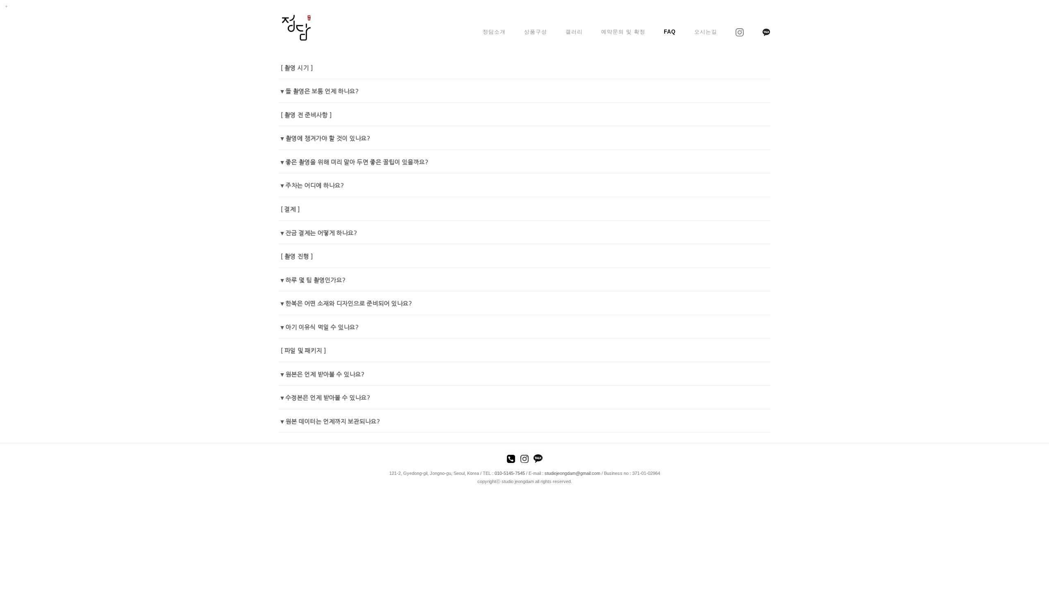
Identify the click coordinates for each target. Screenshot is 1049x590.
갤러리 (574, 32)
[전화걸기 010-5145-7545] (511, 460)
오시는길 (705, 32)
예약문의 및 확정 (623, 32)
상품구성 (535, 32)
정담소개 (494, 32)
